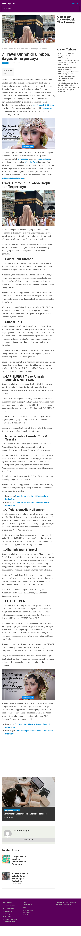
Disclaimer (8, 911)
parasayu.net (8, 3)
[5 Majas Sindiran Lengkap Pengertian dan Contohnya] (6, 859)
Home (25, 907)
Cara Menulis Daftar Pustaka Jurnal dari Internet (25, 814)
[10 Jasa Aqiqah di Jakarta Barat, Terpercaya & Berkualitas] (6, 876)
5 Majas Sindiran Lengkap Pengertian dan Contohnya (19, 860)
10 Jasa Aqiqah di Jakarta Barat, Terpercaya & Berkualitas (20, 877)
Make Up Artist (31, 162)
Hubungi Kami (10, 906)
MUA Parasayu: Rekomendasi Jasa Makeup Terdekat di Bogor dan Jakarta (68, 62)
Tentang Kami (9, 908)
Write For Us (28, 840)
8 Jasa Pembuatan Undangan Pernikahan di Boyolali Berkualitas (68, 90)
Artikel (25, 915)
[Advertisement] (28, 755)
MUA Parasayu (15, 63)
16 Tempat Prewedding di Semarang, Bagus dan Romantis (67, 78)
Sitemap (8, 916)
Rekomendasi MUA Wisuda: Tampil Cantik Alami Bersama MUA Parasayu (68, 56)
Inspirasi (5, 63)
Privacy (7, 914)
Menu (74, 3)
